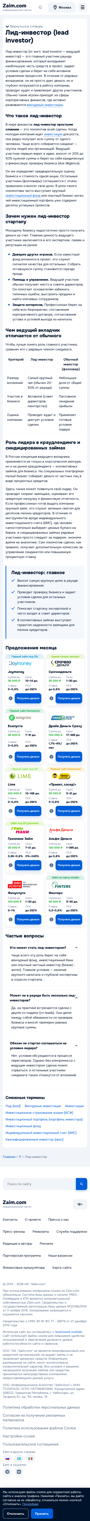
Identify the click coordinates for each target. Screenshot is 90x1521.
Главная (9, 1157)
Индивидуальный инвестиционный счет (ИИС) (41, 1133)
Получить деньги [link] (28, 698)
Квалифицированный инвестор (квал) (34, 1139)
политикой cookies (68, 1332)
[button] (10, 698)
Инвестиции (74, 1106)
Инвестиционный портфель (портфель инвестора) (44, 1119)
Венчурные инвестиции (43, 1106)
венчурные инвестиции (45, 105)
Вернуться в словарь (26, 26)
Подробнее (30, 1504)
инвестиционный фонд (23, 195)
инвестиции (53, 134)
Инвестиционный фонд (23, 1126)
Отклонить (15, 1513)
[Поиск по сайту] (40, 7)
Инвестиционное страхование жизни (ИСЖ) (39, 1113)
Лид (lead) (13, 1106)
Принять (42, 1513)
